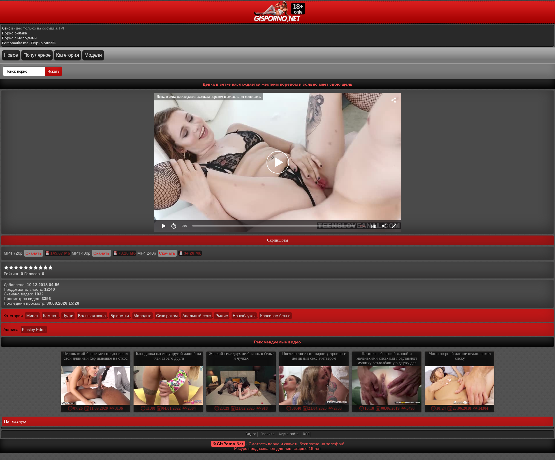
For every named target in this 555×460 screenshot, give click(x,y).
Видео (251, 434)
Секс (6, 28)
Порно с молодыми (19, 38)
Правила (267, 434)
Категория (67, 55)
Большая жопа (92, 315)
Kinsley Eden (34, 329)
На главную (15, 421)
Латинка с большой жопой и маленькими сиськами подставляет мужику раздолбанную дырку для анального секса (386, 361)
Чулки (67, 315)
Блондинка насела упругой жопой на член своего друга (168, 356)
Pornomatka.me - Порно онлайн (29, 43)
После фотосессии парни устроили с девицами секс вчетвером (314, 356)
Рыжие (221, 315)
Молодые (142, 315)
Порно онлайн (14, 33)
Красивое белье (275, 315)
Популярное (37, 55)
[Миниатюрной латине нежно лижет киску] (459, 386)
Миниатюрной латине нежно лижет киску (459, 356)
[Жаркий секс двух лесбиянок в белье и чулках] (241, 386)
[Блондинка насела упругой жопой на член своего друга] (168, 386)
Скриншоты (277, 240)
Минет (32, 315)
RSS (306, 434)
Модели (93, 55)
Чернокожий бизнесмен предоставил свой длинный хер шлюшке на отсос (95, 356)
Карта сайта (289, 434)
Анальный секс (196, 315)
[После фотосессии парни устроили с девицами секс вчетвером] (314, 386)
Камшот (50, 315)
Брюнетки (119, 315)
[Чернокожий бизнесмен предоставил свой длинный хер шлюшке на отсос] (95, 386)
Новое (11, 55)
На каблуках (244, 315)
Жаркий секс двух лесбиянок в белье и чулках (241, 356)
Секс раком (167, 315)
